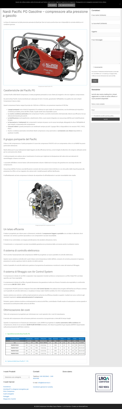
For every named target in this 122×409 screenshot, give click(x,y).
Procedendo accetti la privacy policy (103, 116)
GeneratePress (83, 406)
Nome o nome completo (98, 104)
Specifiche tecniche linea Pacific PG (18, 334)
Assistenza (7, 386)
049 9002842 (44, 376)
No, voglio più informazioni (66, 5)
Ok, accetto (52, 5)
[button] (45, 334)
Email (93, 110)
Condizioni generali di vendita (43, 387)
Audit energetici (8, 394)
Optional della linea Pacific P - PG (17, 361)
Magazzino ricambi (9, 399)
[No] (120, 4)
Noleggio (6, 396)
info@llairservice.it (44, 382)
